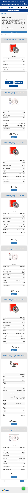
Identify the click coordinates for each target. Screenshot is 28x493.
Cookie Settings (14, 85)
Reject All (9, 82)
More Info (14, 137)
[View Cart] (26, 7)
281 (12, 481)
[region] (14, 80)
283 (19, 481)
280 (9, 481)
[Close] (25, 73)
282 (15, 481)
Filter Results (14, 32)
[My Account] (24, 7)
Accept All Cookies (18, 82)
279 (6, 481)
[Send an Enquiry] (21, 7)
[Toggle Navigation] (1, 7)
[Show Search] (4, 7)
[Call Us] (19, 7)
